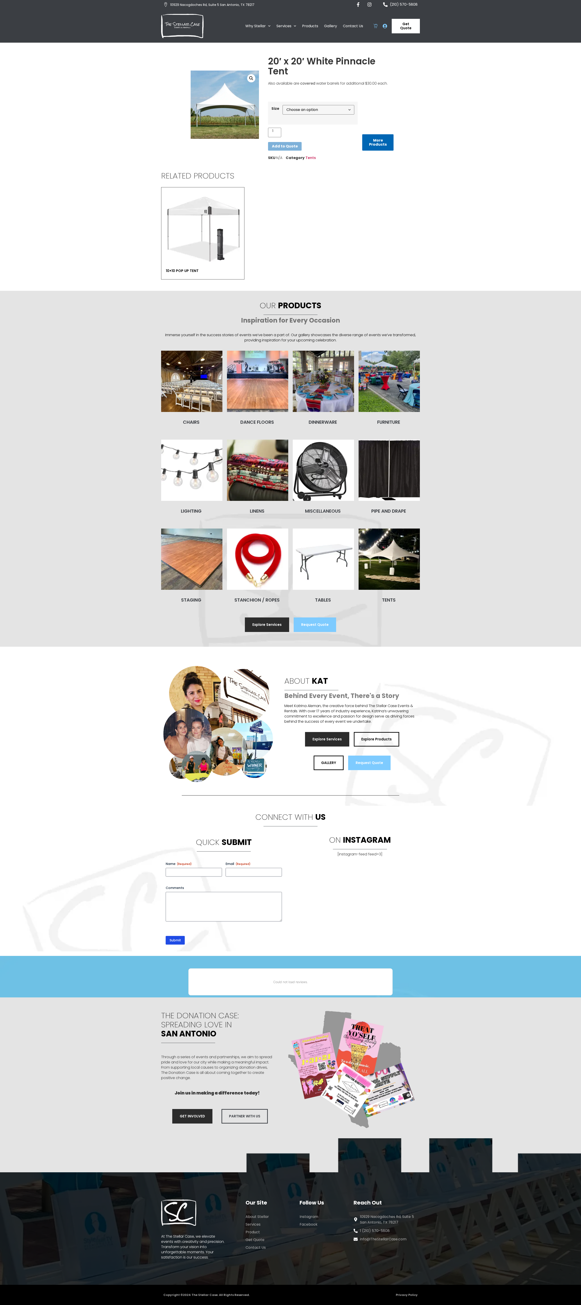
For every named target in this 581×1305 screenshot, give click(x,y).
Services (283, 26)
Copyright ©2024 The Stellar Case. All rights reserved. (206, 1295)
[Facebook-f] (358, 4)
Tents (310, 157)
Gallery (330, 26)
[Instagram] (369, 4)
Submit (175, 940)
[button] (251, 78)
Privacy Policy (407, 1295)
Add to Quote (285, 146)
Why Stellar (255, 26)
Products (310, 26)
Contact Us (353, 26)
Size (275, 108)
